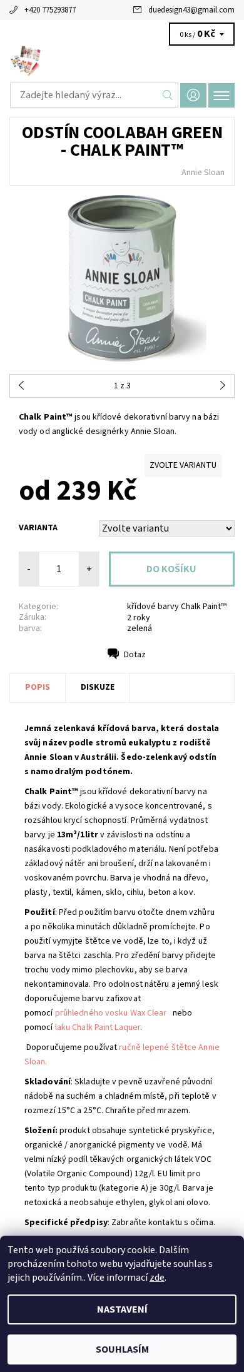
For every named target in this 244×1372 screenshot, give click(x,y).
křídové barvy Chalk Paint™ (176, 606)
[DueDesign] (122, 61)
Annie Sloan (203, 172)
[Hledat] (168, 95)
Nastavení (122, 1309)
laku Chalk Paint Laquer (97, 1027)
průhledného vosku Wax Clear (111, 1013)
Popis (37, 687)
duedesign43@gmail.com (191, 10)
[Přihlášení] (193, 95)
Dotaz (135, 654)
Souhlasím (122, 1349)
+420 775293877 (50, 10)
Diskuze (97, 687)
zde (157, 1277)
